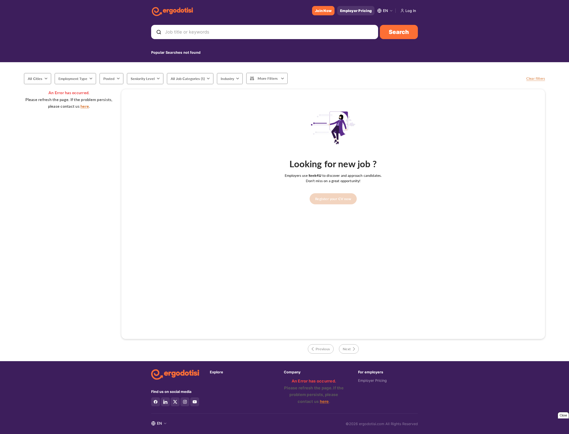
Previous (323, 349)
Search (399, 31)
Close (563, 415)
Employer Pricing (356, 10)
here (84, 106)
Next (347, 349)
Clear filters (535, 78)
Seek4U (315, 175)
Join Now (323, 10)
